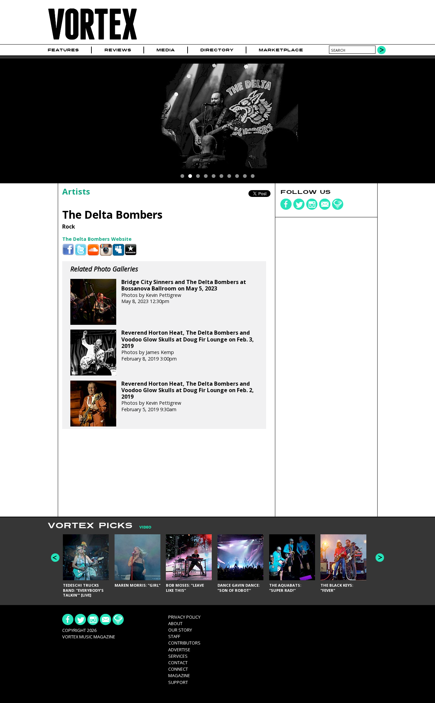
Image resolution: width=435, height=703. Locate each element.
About (175, 623)
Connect (178, 669)
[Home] (92, 40)
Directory (216, 50)
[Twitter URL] (81, 250)
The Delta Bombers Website (97, 239)
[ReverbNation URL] (131, 250)
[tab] (142, 527)
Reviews (117, 50)
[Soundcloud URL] (93, 250)
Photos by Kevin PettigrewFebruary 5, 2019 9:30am (187, 397)
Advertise (179, 650)
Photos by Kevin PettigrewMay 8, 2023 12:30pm (183, 291)
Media (165, 50)
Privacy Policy (184, 617)
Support (178, 682)
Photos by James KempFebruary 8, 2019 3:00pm (187, 346)
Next (380, 557)
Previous (55, 557)
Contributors (184, 643)
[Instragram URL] (106, 250)
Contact (178, 662)
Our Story (180, 630)
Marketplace (281, 50)
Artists (76, 191)
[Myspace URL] (118, 250)
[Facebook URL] (68, 250)
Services (178, 656)
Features (63, 50)
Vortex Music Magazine (88, 637)
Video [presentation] (145, 527)
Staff (174, 636)
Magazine (179, 675)
